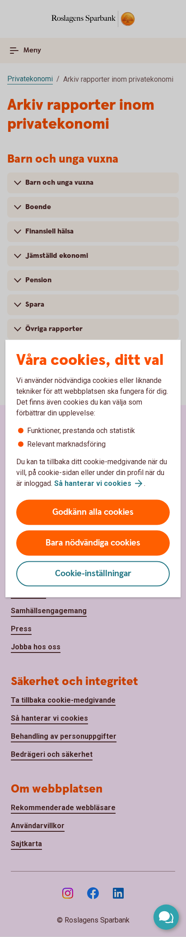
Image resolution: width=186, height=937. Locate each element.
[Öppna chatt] (166, 917)
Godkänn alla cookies (93, 512)
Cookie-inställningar (93, 573)
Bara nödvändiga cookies (93, 543)
